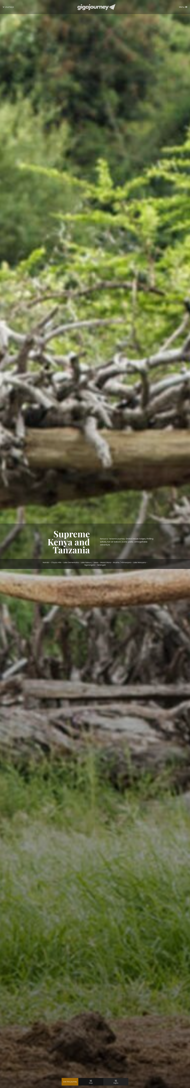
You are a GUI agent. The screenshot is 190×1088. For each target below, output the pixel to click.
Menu (181, 7)
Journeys (9, 7)
